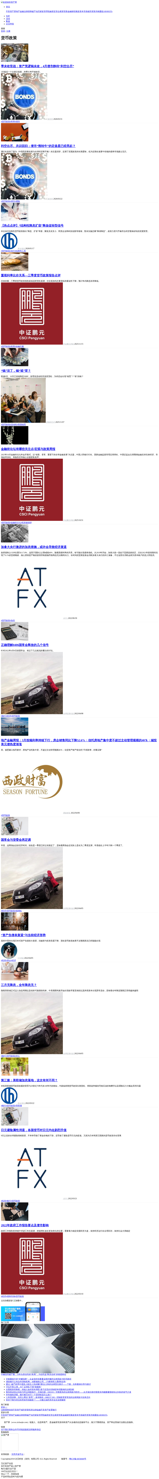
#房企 (8, 960)
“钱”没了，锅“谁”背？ (16, 370)
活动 (8, 19)
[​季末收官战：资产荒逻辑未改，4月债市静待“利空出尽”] (14, 61)
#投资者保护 (26, 523)
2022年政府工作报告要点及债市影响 (25, 1225)
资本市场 (83, 11)
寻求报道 (21, 1429)
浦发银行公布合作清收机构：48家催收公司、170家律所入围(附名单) (36, 1382)
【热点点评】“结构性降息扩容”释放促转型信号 (32, 225)
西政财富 (67, 813)
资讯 (8, 7)
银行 (55, 1410)
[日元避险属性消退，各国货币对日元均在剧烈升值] (14, 1125)
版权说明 (29, 1429)
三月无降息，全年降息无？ (19, 984)
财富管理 (44, 11)
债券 (30, 11)
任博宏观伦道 (68, 714)
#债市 (17, 121)
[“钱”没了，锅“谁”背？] (14, 365)
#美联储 (18, 1106)
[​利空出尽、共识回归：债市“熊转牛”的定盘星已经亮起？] (14, 141)
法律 (35, 1410)
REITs (109, 11)
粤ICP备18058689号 (77, 1459)
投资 (31, 1410)
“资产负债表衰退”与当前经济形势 (23, 935)
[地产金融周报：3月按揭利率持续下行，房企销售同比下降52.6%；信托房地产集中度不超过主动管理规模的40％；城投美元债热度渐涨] (14, 735)
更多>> (4, 1407)
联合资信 (21, 248)
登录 (3, 31)
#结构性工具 (20, 251)
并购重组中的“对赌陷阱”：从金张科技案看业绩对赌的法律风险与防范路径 (38, 1379)
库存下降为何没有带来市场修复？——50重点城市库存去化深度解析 (36, 1400)
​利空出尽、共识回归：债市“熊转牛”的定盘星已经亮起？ (38, 146)
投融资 (51, 11)
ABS (105, 11)
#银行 (3, 716)
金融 (39, 1410)
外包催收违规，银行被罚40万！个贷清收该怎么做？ (29, 1395)
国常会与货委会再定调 (16, 839)
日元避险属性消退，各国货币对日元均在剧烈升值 (34, 1130)
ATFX (65, 618)
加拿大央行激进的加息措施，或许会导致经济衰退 (34, 547)
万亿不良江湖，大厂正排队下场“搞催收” (23, 1387)
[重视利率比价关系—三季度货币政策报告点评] (14, 270)
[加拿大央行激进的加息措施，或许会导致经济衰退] (14, 542)
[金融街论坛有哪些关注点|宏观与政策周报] (14, 444)
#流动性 (13, 424)
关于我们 (5, 1429)
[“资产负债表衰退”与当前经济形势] (14, 930)
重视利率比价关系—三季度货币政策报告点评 (31, 275)
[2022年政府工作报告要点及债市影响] (14, 1220)
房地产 (17, 11)
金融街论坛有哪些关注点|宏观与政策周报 (28, 449)
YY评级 (20, 958)
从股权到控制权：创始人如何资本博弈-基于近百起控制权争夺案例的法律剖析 (40, 1389)
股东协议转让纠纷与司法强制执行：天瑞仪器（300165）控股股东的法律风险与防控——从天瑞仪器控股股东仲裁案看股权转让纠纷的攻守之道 (68, 1392)
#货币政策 (5, 121)
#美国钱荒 (21, 424)
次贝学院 (10, 24)
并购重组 (99, 11)
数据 (8, 21)
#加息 (12, 620)
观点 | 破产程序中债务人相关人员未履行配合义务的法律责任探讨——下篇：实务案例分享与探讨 (48, 1384)
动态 (38, 11)
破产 (34, 11)
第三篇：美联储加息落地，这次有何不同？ (29, 1080)
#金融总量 (19, 346)
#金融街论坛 (15, 523)
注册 (8, 31)
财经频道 (76, 11)
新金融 (69, 11)
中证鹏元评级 (68, 344)
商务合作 (13, 1429)
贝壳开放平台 (17, 1454)
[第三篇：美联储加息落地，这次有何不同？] (14, 1075)
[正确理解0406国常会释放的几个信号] (14, 640)
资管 (64, 11)
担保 (11, 1410)
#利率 (12, 121)
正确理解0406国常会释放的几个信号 (25, 645)
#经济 (8, 716)
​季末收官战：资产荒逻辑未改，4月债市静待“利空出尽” (37, 66)
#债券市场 (10, 1296)
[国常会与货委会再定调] (14, 834)
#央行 (12, 251)
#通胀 (17, 201)
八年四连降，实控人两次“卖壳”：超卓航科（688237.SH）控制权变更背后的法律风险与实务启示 (48, 1397)
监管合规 (58, 11)
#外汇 (17, 1056)
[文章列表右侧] (23, 1320)
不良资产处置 (47, 1410)
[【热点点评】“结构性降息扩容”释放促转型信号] (14, 220)
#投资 (3, 960)
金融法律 (24, 11)
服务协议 (37, 1429)
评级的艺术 (50, 422)
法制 (3, 1410)
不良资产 (10, 11)
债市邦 (50, 119)
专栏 (8, 16)
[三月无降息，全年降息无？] (14, 980)
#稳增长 (18, 911)
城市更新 (91, 11)
